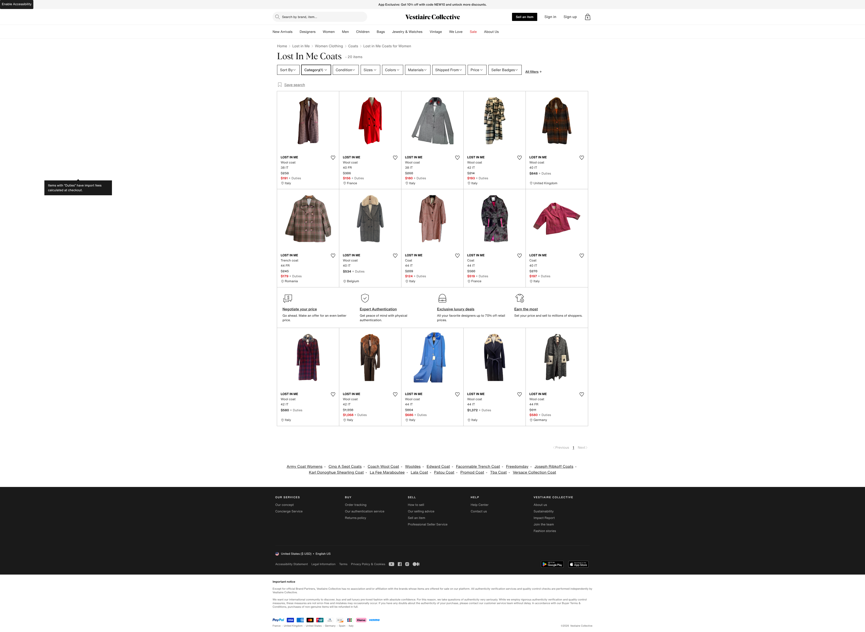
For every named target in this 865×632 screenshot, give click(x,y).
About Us (491, 31)
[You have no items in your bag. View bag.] (588, 17)
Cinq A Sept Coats (345, 466)
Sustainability (544, 511)
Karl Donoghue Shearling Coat (336, 472)
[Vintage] (445, 32)
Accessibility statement (291, 564)
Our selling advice (421, 511)
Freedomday (517, 466)
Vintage (436, 31)
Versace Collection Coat (534, 472)
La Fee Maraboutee (387, 472)
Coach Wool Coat (383, 466)
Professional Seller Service (427, 524)
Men (345, 31)
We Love (456, 31)
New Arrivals (282, 31)
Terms (343, 564)
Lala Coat (419, 472)
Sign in (550, 16)
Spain (342, 625)
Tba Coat (498, 472)
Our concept (284, 504)
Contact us (479, 511)
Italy (351, 625)
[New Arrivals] (296, 32)
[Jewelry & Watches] (426, 32)
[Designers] (319, 32)
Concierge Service (289, 511)
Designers (308, 31)
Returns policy (355, 518)
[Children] (373, 32)
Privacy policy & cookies (368, 564)
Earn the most (526, 309)
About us (540, 504)
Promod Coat (472, 472)
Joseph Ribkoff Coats (554, 466)
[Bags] (388, 32)
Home (282, 46)
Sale (473, 31)
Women (329, 31)
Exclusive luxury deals (455, 309)
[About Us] (502, 32)
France (277, 625)
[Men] (352, 32)
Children (363, 31)
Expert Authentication (378, 309)
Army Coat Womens (305, 466)
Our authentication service (364, 511)
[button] (588, 17)
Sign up (570, 16)
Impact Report (544, 518)
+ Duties (295, 178)
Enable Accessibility (17, 4)
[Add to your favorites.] (333, 157)
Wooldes (413, 466)
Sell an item (524, 16)
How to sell (416, 504)
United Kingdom (293, 625)
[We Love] (466, 32)
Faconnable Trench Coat (478, 466)
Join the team (544, 524)
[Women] (338, 32)
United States (314, 625)
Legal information (323, 564)
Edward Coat (438, 466)
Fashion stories (545, 531)
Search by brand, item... (299, 16)
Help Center (480, 504)
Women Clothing (329, 46)
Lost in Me (301, 46)
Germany (330, 625)
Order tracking (355, 504)
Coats (353, 46)
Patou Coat (444, 472)
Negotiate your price (299, 309)
